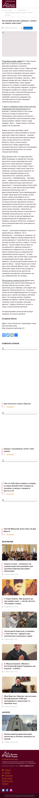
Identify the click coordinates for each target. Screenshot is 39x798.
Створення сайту (9, 796)
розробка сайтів (19, 796)
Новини (7, 770)
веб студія (26, 796)
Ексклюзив (9, 775)
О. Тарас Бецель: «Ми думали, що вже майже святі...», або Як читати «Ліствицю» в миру (19, 601)
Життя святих (7, 778)
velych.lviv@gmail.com (27, 766)
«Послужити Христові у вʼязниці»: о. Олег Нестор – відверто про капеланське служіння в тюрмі (19, 633)
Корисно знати (7, 781)
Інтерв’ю (5, 784)
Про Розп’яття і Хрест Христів (17, 404)
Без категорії (28, 28)
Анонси (7, 773)
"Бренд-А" (32, 796)
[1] (17, 152)
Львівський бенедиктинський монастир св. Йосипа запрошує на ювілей (19, 736)
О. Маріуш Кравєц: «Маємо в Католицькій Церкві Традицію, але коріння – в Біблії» (20, 666)
